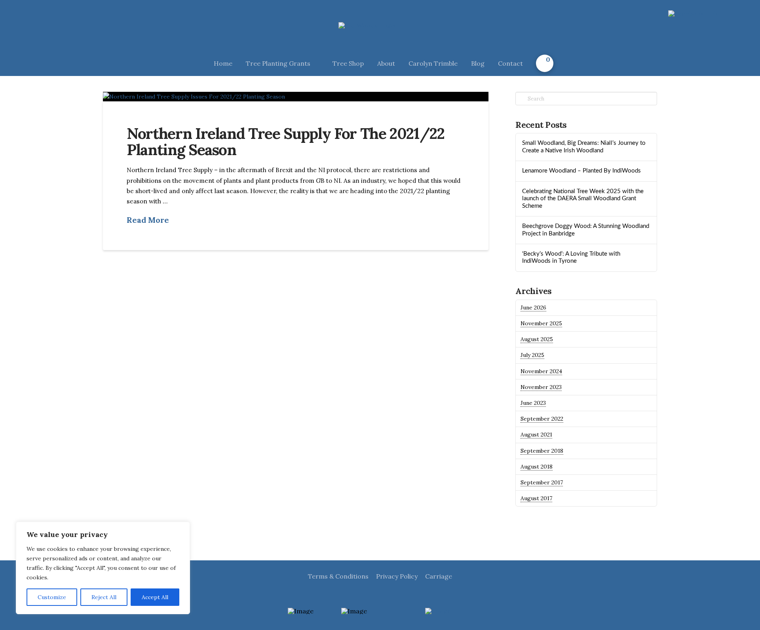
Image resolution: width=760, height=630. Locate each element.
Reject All (103, 597)
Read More (148, 220)
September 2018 (542, 450)
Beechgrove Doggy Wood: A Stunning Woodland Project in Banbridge (585, 230)
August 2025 (537, 339)
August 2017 (536, 498)
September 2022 (542, 418)
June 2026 (533, 307)
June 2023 (533, 402)
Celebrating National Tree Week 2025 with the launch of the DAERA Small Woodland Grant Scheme (583, 198)
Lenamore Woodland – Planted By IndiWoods (581, 171)
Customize (52, 597)
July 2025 (532, 355)
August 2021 (536, 434)
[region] (103, 568)
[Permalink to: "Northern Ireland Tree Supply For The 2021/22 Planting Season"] (295, 96)
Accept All (155, 597)
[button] (544, 63)
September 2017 (542, 482)
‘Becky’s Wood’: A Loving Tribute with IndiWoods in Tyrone (571, 257)
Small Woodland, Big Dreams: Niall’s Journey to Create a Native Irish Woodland (584, 147)
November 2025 (541, 323)
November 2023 (541, 387)
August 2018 (537, 466)
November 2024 (541, 371)
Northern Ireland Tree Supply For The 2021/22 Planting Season (286, 141)
